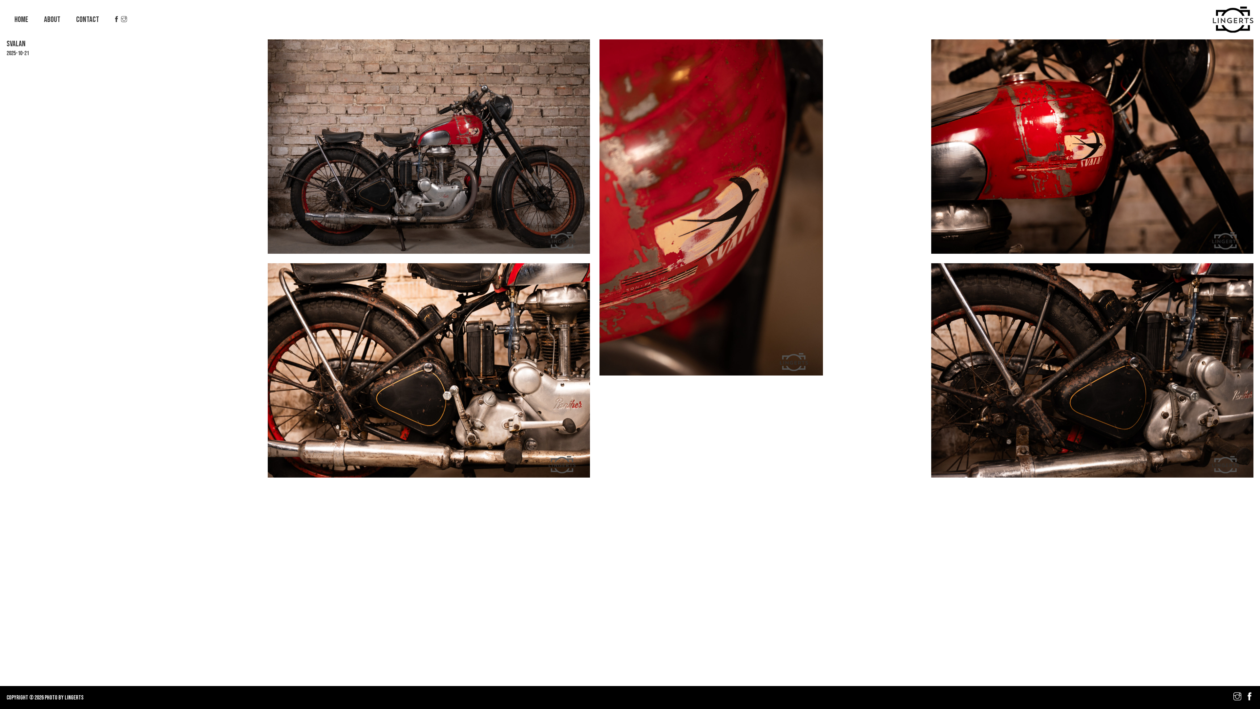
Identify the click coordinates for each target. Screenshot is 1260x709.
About (52, 19)
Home (21, 19)
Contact (87, 19)
